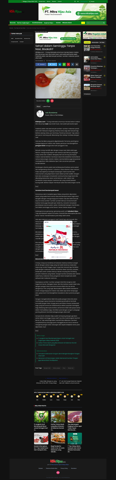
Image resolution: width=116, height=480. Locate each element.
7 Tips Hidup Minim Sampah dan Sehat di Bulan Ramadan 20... (74, 449)
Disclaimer (74, 468)
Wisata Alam (67, 23)
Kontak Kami (42, 1)
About (38, 106)
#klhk (12, 38)
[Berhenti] (52, 100)
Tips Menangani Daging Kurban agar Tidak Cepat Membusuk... (75, 427)
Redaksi (54, 1)
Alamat (48, 1)
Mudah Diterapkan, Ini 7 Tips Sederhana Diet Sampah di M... (41, 448)
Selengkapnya (87, 94)
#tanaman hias (27, 38)
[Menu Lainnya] (83, 23)
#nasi (64, 368)
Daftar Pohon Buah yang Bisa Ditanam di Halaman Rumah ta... (57, 427)
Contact (60, 1)
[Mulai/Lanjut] (48, 100)
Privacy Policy (64, 468)
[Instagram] (75, 1)
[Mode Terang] (78, 1)
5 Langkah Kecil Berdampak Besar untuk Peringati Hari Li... (41, 427)
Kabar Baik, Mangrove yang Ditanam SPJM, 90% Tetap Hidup (46, 382)
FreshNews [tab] (87, 42)
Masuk (92, 1)
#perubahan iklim (18, 38)
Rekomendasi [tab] (95, 42)
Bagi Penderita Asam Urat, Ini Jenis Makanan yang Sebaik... (57, 449)
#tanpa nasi (70, 368)
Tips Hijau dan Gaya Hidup (19, 28)
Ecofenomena (37, 23)
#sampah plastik (14, 41)
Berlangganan (84, 1)
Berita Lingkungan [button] (23, 23)
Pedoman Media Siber (51, 468)
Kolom (58, 23)
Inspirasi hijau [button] (48, 23)
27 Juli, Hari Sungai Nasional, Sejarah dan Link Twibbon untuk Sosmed (70, 382)
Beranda (13, 23)
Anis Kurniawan (39, 60)
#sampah (22, 41)
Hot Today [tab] (102, 42)
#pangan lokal (47, 368)
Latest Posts (46, 106)
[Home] (19, 11)
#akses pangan (56, 368)
